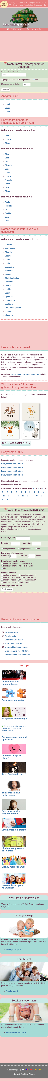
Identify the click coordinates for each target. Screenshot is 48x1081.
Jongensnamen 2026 (37, 3)
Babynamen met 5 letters (12, 471)
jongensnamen (26, 549)
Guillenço (9, 274)
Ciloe (7, 154)
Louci (7, 104)
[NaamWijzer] (8, 29)
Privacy (32, 1074)
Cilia (7, 217)
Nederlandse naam (28, 580)
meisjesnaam (24, 80)
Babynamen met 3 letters (12, 464)
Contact (17, 1074)
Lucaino (8, 311)
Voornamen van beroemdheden (10, 682)
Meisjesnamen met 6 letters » (17, 651)
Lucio (7, 112)
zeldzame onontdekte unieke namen (18, 566)
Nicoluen (9, 315)
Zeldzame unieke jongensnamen (11, 812)
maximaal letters (30, 555)
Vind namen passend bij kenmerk (13, 849)
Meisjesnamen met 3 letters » (17, 655)
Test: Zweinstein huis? (14, 774)
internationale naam (11, 577)
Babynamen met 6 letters (12, 475)
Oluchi (7, 256)
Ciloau (7, 184)
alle (36, 80)
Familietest (28, 5)
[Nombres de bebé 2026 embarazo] (36, 1070)
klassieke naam (30, 577)
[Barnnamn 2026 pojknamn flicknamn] (40, 1070)
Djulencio (9, 297)
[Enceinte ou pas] (28, 1070)
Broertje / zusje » (12, 632)
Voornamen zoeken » (14, 644)
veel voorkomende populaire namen (18, 563)
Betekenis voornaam (15, 1033)
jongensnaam (9, 80)
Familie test (11, 991)
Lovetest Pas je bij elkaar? (11, 756)
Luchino (8, 289)
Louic (7, 108)
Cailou (7, 293)
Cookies (25, 1074)
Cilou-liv (8, 136)
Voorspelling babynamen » (16, 647)
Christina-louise (12, 278)
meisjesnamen (9, 549)
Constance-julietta (13, 308)
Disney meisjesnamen (13, 867)
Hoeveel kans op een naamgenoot (13, 886)
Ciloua (7, 143)
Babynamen (18, 5)
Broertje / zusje (13, 950)
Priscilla (8, 206)
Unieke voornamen (17, 29)
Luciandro (9, 267)
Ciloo (7, 169)
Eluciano (9, 271)
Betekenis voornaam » (15, 640)
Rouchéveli (10, 248)
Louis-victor (10, 300)
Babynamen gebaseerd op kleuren (14, 738)
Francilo (8, 180)
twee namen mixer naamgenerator (26, 374)
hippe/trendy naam (28, 575)
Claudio (8, 252)
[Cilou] (10, 441)
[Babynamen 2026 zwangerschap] (24, 1070)
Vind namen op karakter (14, 830)
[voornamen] (9, 5)
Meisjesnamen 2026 (19, 3)
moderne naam (9, 580)
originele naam (9, 582)
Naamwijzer (4, 4)
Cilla (7, 221)
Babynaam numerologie (14, 718)
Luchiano (9, 304)
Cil (6, 210)
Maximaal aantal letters (11, 84)
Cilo (6, 162)
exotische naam (9, 575)
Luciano (8, 245)
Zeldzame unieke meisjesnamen (11, 794)
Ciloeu (7, 191)
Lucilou (8, 139)
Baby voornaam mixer (13, 700)
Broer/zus (38, 5)
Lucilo (7, 173)
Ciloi (7, 158)
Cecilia (8, 213)
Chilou (8, 285)
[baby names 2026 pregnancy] (32, 1070)
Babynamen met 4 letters (12, 467)
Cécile (7, 202)
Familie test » (10, 636)
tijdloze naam (25, 582)
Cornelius (9, 282)
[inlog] (44, 5)
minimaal (5, 555)
